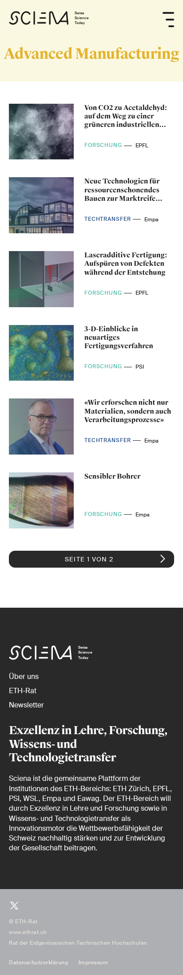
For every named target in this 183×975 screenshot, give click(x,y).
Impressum (93, 962)
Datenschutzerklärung (38, 962)
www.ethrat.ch (28, 932)
